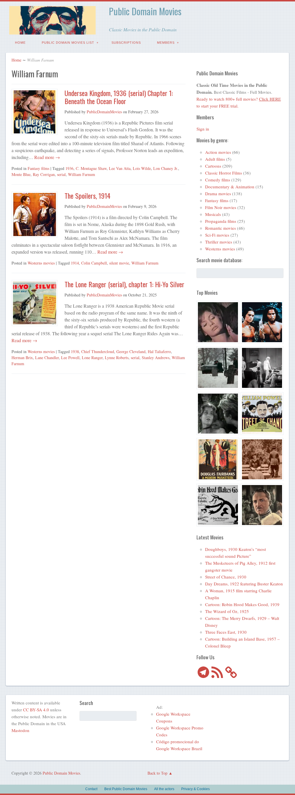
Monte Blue (21, 174)
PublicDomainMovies (104, 111)
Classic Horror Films (223, 173)
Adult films (215, 159)
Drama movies (218, 193)
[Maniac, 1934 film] (262, 368)
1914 (75, 263)
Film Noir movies (220, 207)
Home (20, 42)
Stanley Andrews (155, 357)
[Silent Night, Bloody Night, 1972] (217, 368)
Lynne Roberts (116, 357)
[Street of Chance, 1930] (262, 414)
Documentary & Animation (229, 186)
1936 (69, 168)
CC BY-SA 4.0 (36, 709)
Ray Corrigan (44, 174)
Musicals (213, 214)
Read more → (46, 157)
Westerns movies (41, 263)
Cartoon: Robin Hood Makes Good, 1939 (242, 604)
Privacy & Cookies (195, 789)
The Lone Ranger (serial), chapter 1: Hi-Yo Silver (124, 284)
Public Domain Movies (145, 11)
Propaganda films (220, 221)
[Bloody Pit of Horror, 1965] (217, 323)
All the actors (164, 789)
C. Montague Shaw (91, 168)
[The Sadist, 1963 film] (217, 414)
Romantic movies (220, 228)
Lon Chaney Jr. (165, 168)
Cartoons (213, 166)
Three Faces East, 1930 (226, 632)
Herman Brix (22, 357)
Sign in (202, 129)
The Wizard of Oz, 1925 (227, 611)
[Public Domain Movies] (52, 30)
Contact (91, 789)
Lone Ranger (92, 357)
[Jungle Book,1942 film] (262, 323)
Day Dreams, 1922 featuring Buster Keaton (244, 584)
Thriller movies (218, 242)
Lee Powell (70, 357)
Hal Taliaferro (159, 351)
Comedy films (217, 180)
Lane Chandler (47, 357)
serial (61, 174)
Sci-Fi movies (217, 235)
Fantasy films (38, 168)
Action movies (218, 152)
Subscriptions (126, 42)
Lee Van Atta (120, 168)
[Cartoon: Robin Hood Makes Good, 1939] (217, 506)
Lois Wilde (142, 168)
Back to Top (157, 773)
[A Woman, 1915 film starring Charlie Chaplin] (262, 460)
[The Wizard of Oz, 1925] (262, 506)
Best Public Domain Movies (125, 789)
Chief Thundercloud (97, 351)
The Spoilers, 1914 (87, 195)
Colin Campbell (94, 263)
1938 (75, 351)
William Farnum (81, 174)
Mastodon (20, 730)
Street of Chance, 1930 (225, 577)
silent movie (119, 263)
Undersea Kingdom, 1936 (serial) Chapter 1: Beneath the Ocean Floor (119, 97)
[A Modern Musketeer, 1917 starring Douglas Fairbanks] (217, 460)
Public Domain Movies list (68, 42)
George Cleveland (130, 351)
